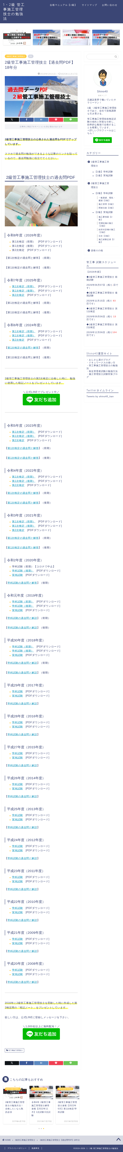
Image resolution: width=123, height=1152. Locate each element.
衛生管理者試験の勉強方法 (103, 371)
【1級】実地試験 (104, 175)
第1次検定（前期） (23, 286)
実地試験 (17, 575)
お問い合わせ (109, 5)
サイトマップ (89, 5)
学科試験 (17, 691)
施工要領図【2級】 (105, 218)
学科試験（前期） (23, 601)
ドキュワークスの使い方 (102, 362)
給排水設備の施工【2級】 (107, 230)
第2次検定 (18, 295)
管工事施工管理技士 (15, 1050)
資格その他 (97, 250)
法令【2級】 (104, 236)
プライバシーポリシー (17, 1148)
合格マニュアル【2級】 (63, 5)
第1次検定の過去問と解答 (23, 347)
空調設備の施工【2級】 (106, 224)
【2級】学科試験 (104, 193)
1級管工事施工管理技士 (100, 164)
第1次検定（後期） (23, 290)
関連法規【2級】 (107, 208)
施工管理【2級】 (107, 204)
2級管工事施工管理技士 (15, 56)
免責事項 (35, 1148)
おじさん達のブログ (100, 360)
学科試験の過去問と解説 (22, 618)
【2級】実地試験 (104, 212)
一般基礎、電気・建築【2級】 (107, 199)
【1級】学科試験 (104, 172)
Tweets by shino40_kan (100, 396)
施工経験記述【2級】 (107, 240)
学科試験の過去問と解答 (22, 582)
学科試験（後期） (23, 570)
